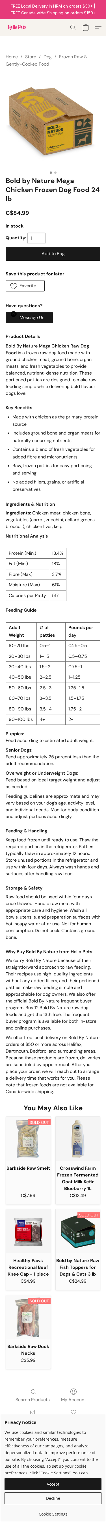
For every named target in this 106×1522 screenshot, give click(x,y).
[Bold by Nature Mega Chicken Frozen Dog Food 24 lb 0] (53, 120)
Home (12, 57)
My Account (73, 1400)
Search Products (33, 1400)
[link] (53, 1512)
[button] (17, 27)
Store (30, 57)
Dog (48, 57)
